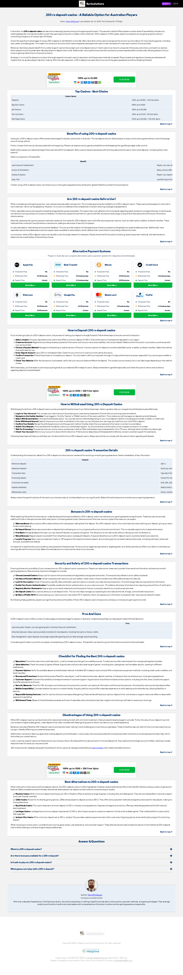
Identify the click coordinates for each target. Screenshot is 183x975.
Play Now (124, 79)
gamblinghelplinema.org (97, 958)
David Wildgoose (72, 21)
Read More (30, 285)
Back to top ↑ (166, 124)
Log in (175, 4)
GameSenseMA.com (123, 960)
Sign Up (167, 4)
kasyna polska (97, 748)
